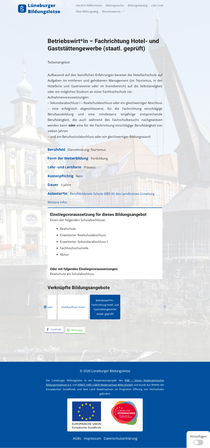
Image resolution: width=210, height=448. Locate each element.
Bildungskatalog (137, 5)
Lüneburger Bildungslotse (44, 8)
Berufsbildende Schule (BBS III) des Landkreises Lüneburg (112, 194)
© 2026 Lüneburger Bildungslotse (105, 371)
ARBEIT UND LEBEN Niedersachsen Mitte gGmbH (105, 384)
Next (165, 307)
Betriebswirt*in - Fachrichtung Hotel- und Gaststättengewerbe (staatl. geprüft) (105, 307)
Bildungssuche (115, 5)
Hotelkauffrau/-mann (73, 307)
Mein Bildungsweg (87, 11)
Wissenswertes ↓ (112, 11)
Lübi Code (157, 5)
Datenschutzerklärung (120, 438)
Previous (45, 307)
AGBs (77, 438)
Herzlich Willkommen (89, 5)
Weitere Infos (57, 202)
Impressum (92, 438)
